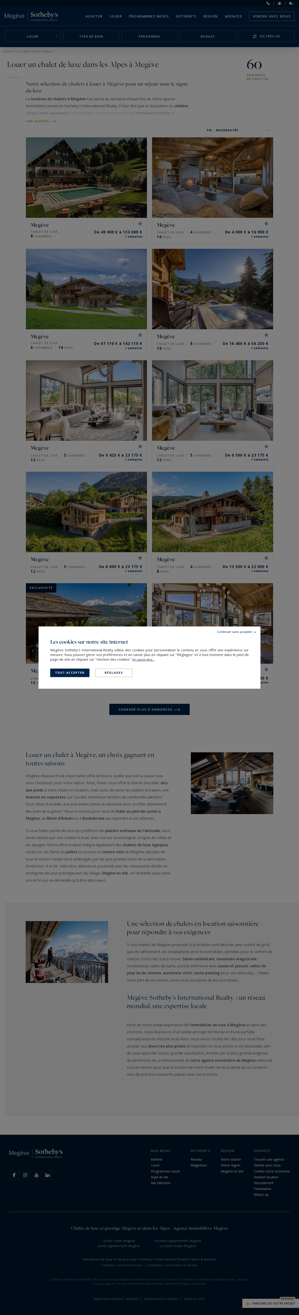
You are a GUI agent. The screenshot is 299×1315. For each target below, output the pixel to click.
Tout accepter (70, 673)
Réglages (114, 673)
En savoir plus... (143, 659)
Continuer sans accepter (234, 632)
